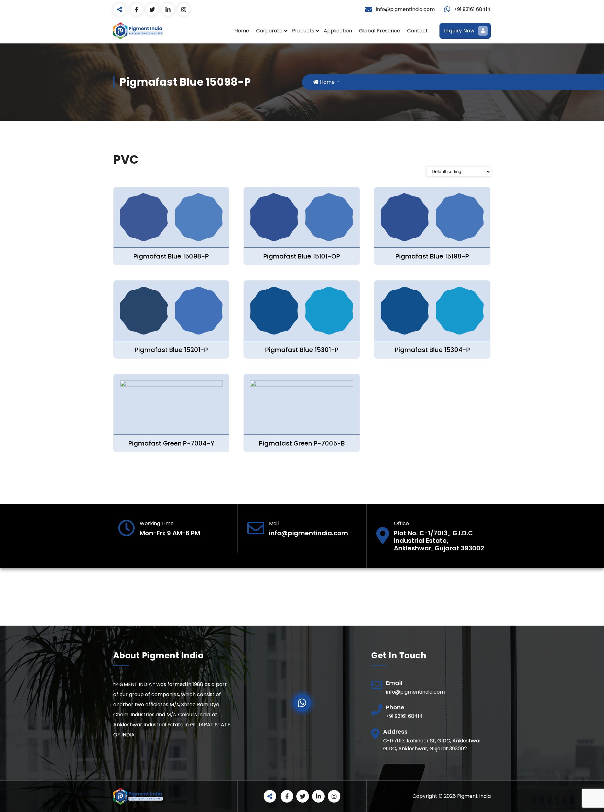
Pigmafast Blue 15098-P (171, 256)
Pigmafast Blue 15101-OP (301, 256)
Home (241, 30)
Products (303, 30)
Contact (417, 30)
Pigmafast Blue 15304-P (432, 349)
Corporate (269, 30)
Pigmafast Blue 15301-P (301, 349)
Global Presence (379, 30)
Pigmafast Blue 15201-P (171, 349)
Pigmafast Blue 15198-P (432, 256)
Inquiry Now (459, 30)
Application (338, 30)
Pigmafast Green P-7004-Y (171, 443)
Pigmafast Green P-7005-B (302, 443)
